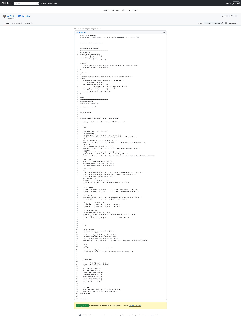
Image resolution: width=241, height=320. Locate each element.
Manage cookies (136, 315)
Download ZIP (233, 23)
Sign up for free (82, 306)
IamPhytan (11, 16)
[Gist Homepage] (7, 3)
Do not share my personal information (152, 315)
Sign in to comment (135, 305)
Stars (29, 23)
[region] (120, 167)
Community (118, 315)
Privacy (100, 315)
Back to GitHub (52, 3)
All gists (43, 3)
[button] (222, 23)
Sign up (236, 3)
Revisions (18, 23)
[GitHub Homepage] (80, 315)
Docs (123, 315)
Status (111, 315)
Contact (129, 315)
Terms (95, 315)
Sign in (228, 3)
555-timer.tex (24, 16)
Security (106, 315)
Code (7, 23)
